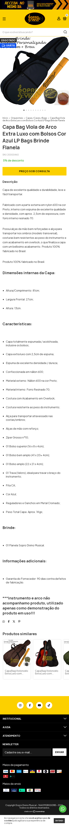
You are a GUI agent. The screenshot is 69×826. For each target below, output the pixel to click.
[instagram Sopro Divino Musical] (20, 705)
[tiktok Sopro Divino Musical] (49, 705)
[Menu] (5, 19)
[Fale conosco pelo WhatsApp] (62, 809)
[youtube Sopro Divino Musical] (39, 705)
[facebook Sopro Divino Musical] (29, 705)
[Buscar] (65, 32)
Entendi (59, 821)
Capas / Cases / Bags (36, 118)
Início (5, 118)
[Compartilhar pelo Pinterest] (19, 621)
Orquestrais (17, 118)
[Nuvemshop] (34, 811)
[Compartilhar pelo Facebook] (9, 621)
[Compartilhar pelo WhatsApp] (4, 621)
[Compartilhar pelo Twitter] (14, 621)
